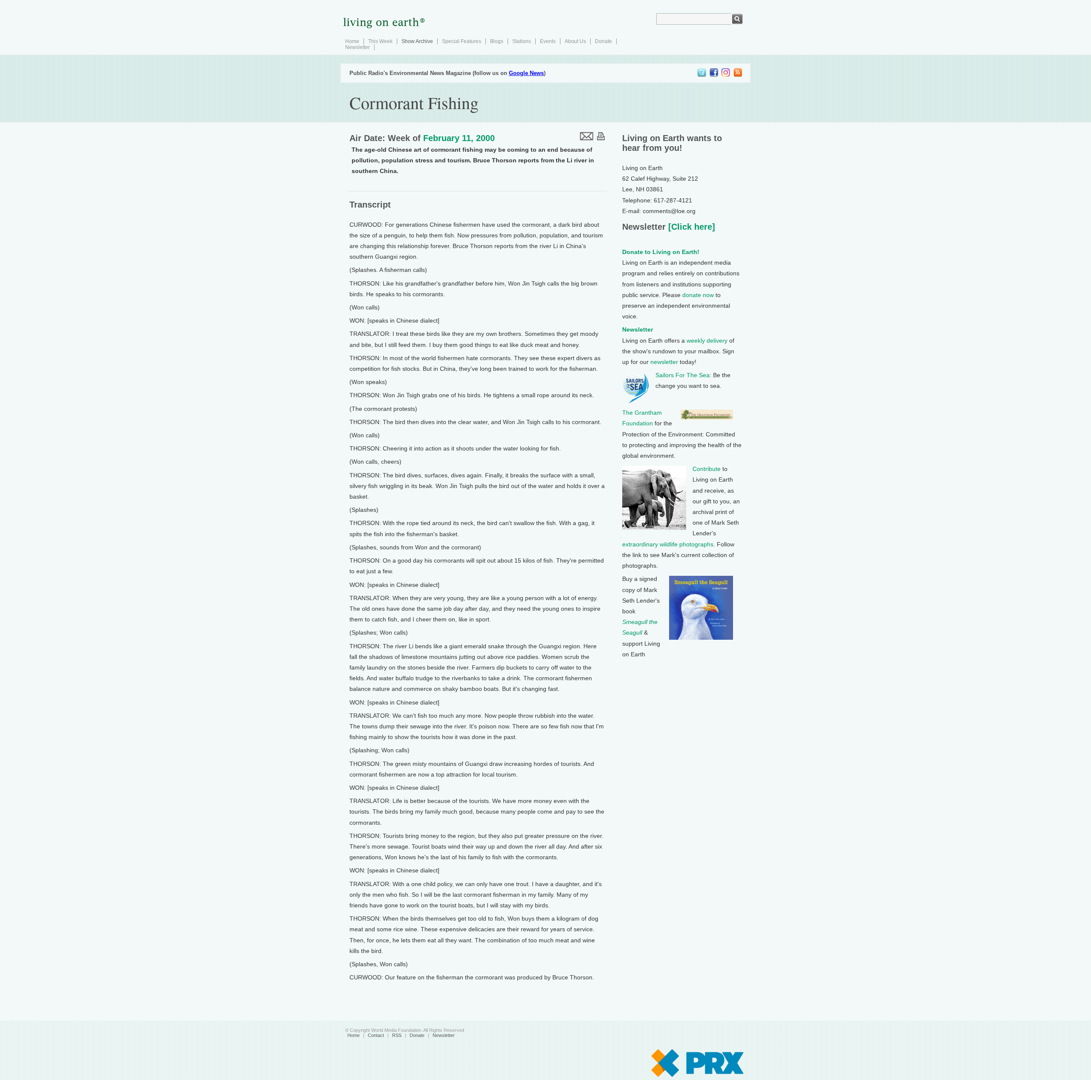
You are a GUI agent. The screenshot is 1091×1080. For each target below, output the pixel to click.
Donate (603, 41)
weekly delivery (707, 340)
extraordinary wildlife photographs (667, 544)
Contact (376, 1035)
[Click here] (690, 226)
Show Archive (417, 41)
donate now (698, 295)
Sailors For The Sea (682, 375)
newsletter (664, 361)
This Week (380, 41)
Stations (521, 41)
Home (352, 41)
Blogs (496, 41)
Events (548, 41)
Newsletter (357, 47)
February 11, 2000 (459, 138)
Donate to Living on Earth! (660, 251)
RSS (396, 1035)
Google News (526, 73)
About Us (575, 41)
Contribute (707, 468)
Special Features (461, 41)
